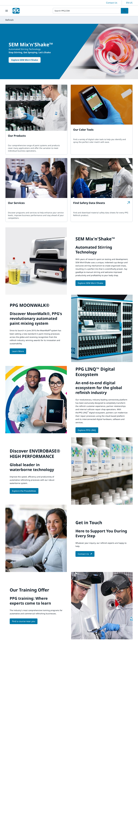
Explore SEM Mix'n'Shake (24, 59)
